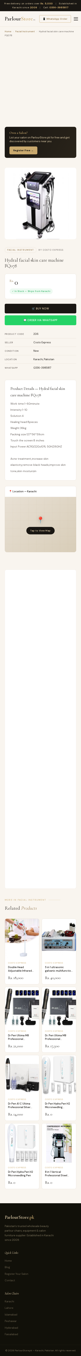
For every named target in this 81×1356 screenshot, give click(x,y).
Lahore (9, 1308)
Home (8, 31)
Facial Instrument (25, 31)
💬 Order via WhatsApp (40, 320)
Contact (10, 1280)
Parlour (20, 19)
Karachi (9, 1301)
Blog (7, 1267)
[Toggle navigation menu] (76, 19)
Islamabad (11, 1314)
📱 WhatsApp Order (55, 18)
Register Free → (23, 150)
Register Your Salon (16, 1274)
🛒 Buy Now (40, 308)
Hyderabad (11, 1327)
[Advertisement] (40, 82)
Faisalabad (11, 1334)
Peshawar (11, 1321)
